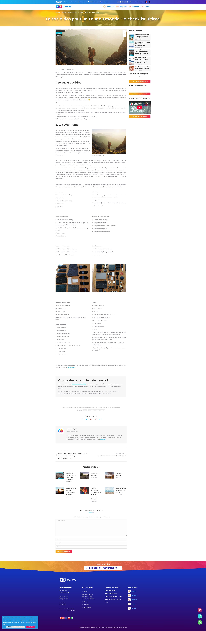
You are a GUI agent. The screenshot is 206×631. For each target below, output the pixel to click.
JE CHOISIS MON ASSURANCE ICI (102, 568)
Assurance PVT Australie (95, 474)
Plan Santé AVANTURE (79, 384)
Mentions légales (95, 627)
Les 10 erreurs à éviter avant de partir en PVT (142, 67)
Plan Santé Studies (87, 595)
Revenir (133, 608)
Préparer (134, 599)
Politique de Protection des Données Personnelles (114, 627)
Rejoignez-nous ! (64, 599)
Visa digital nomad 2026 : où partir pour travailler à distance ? (142, 51)
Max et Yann (71, 367)
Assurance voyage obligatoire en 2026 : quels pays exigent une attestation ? (141, 60)
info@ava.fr (63, 605)
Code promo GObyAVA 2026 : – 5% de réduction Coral (142, 44)
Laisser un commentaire (114, 407)
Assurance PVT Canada (120, 474)
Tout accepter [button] (30, 626)
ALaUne (85, 410)
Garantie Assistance (110, 591)
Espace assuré (105, 2)
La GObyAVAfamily (94, 2)
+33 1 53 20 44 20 (64, 593)
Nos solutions (83, 2)
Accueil (58, 12)
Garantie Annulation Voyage (113, 599)
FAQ (106, 602)
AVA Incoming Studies (88, 599)
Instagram (103, 439)
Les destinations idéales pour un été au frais (121, 490)
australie (89, 410)
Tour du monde (60, 31)
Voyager (64, 12)
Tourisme (59, 33)
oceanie (99, 410)
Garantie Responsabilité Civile (113, 596)
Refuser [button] (9, 626)
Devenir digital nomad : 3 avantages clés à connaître (142, 36)
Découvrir (134, 595)
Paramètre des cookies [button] (19, 626)
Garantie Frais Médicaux (111, 593)
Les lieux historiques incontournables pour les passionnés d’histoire (96, 493)
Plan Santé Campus (87, 597)
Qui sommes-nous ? (71, 2)
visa (103, 410)
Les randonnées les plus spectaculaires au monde (71, 491)
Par (91, 407)
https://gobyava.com (72, 431)
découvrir (95, 410)
